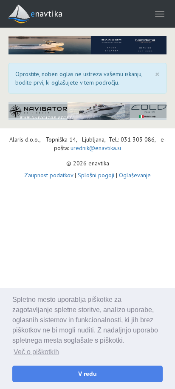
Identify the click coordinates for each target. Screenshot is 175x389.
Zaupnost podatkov (48, 175)
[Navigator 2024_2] (87, 111)
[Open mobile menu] (160, 13)
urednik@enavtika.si (96, 148)
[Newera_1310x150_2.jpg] (87, 45)
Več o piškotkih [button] (36, 351)
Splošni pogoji (96, 175)
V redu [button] (87, 373)
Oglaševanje (135, 175)
